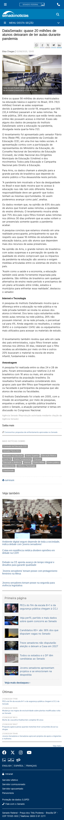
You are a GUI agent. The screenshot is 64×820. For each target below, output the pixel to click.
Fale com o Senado (15, 804)
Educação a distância (12, 462)
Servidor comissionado (13, 784)
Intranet (9, 774)
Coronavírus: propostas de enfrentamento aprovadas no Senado (30, 432)
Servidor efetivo (10, 780)
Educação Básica (49, 455)
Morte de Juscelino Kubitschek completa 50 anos (22, 720)
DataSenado (8, 470)
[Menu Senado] (5, 4)
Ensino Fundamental (22, 459)
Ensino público (53, 462)
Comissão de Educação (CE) (15, 446)
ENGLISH (7, 765)
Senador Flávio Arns (11, 451)
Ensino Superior (32, 455)
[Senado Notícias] (15, 15)
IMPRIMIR (9, 480)
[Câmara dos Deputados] (4, 759)
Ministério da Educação (13, 455)
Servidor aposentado (12, 788)
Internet (27, 462)
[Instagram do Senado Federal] (21, 752)
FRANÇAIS (31, 765)
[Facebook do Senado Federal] (5, 752)
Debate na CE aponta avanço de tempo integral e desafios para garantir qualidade (28, 563)
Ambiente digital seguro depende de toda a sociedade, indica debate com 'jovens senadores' (31, 543)
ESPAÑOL (19, 765)
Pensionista (8, 793)
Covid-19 (7, 459)
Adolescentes (9, 466)
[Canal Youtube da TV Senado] (28, 752)
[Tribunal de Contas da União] (18, 759)
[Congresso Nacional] (11, 759)
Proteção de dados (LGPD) (15, 799)
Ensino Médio (39, 462)
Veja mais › (57, 746)
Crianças (37, 459)
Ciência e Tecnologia (26, 466)
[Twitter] (12, 752)
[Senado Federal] (32, 4)
